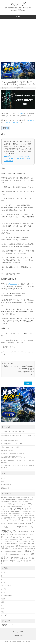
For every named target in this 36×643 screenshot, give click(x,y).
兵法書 (3, 598)
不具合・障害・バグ (7, 595)
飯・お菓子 (4, 615)
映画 (2, 602)
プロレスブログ (17, 537)
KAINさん (31, 120)
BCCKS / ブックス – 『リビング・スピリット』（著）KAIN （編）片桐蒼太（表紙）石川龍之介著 (17, 158)
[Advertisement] (18, 40)
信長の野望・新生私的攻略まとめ (16, 551)
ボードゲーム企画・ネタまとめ (13, 539)
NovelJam (21, 113)
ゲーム (3, 576)
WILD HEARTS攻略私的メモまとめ (14, 513)
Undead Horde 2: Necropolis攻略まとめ (12, 511)
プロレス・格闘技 (6, 585)
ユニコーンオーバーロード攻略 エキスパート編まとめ (15, 541)
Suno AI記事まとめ (19, 506)
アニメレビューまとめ (6, 523)
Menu (18, 16)
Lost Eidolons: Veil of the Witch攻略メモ (12, 432)
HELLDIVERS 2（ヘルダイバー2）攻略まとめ (21, 501)
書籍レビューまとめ (20, 554)
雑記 (2, 608)
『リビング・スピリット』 (12, 122)
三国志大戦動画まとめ (19, 548)
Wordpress (27, 641)
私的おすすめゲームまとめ (12, 561)
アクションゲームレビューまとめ (22, 520)
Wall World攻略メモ (7, 450)
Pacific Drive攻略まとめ (22, 504)
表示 (7, 128)
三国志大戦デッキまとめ (26, 546)
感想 (2, 481)
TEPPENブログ (23, 509)
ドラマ (3, 579)
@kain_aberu (12, 284)
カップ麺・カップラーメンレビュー (22, 523)
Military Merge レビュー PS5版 (10, 447)
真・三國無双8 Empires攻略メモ (10, 440)
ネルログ (18, 4)
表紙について (5, 488)
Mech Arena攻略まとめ (8, 504)
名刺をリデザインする (10, 366)
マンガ (3, 592)
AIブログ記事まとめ (7, 497)
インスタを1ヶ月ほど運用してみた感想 (12, 453)
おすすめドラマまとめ (18, 515)
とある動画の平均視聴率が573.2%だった (13, 457)
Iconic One (8, 641)
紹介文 (3, 478)
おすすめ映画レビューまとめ (13, 518)
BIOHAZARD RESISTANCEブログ (11, 499)
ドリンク (3, 582)
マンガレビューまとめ (28, 539)
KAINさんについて (6, 484)
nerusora (10, 88)
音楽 (2, 612)
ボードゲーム (5, 589)
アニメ (3, 572)
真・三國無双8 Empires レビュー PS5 (11, 444)
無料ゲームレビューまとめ (24, 558)
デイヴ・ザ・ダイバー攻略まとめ (16, 534)
